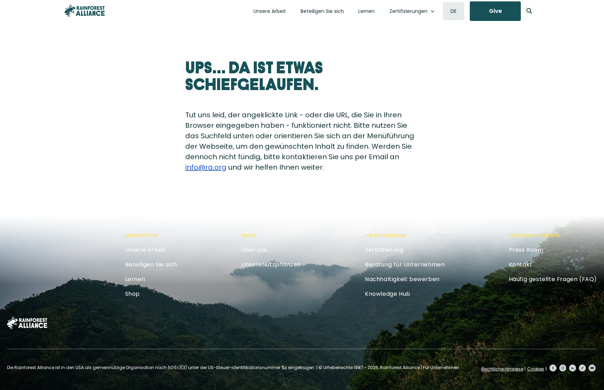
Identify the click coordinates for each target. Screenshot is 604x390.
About (248, 235)
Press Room (526, 250)
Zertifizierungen (408, 11)
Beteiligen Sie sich (322, 11)
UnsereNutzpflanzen (271, 264)
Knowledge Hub (387, 294)
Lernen (366, 11)
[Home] (84, 10)
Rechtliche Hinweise (502, 369)
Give (495, 11)
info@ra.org (205, 167)
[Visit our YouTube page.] (592, 368)
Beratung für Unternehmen (405, 264)
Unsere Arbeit (269, 11)
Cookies (535, 369)
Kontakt (520, 264)
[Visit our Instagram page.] (562, 368)
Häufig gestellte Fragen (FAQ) (553, 279)
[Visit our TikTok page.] (582, 368)
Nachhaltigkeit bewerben (402, 279)
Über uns (254, 250)
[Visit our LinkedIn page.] (572, 368)
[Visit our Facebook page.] (552, 368)
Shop (132, 294)
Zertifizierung (384, 250)
